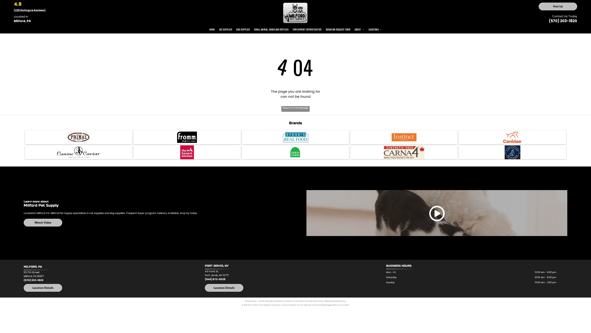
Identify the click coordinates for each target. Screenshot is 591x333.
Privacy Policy (250, 301)
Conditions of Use (291, 301)
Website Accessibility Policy (335, 301)
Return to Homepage (295, 108)
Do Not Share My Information (271, 301)
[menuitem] (212, 29)
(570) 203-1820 (563, 20)
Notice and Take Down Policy (311, 301)
